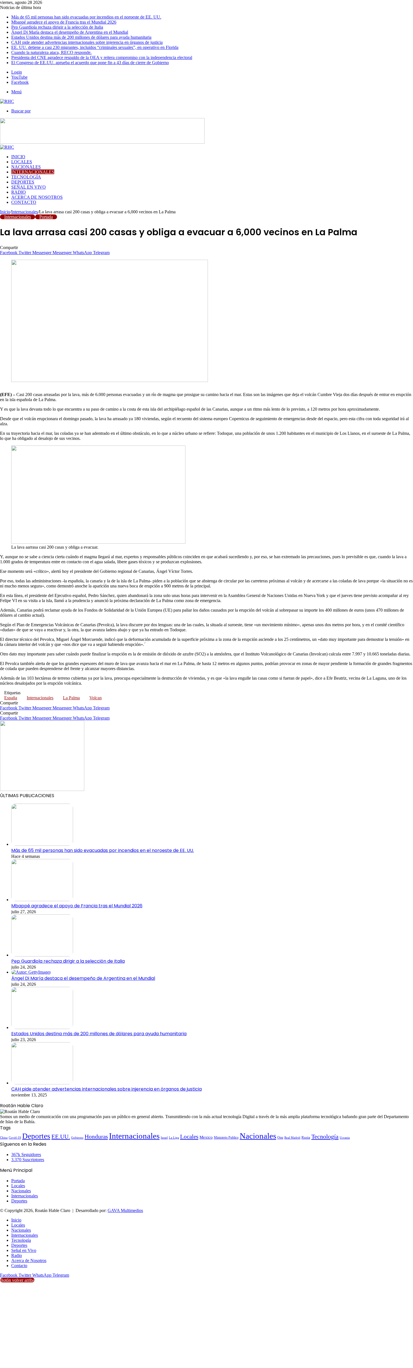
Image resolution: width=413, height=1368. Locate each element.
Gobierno (77, 1137)
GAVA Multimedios (125, 1210)
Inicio (18, 156)
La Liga (174, 1137)
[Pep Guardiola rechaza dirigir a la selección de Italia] (42, 955)
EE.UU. (60, 1136)
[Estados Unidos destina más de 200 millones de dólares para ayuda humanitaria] (42, 1027)
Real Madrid (292, 1137)
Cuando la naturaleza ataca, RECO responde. (51, 52)
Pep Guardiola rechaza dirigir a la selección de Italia (57, 27)
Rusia (305, 1137)
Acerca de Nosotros (37, 197)
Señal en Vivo (28, 187)
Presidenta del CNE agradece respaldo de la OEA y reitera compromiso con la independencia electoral (101, 57)
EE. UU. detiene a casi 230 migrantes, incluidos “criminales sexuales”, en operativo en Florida (94, 47)
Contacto (23, 202)
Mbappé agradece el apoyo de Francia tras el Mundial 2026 (63, 22)
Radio (18, 192)
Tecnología (26, 177)
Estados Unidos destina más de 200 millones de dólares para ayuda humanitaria (81, 37)
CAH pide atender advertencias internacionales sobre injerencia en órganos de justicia (87, 42)
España (10, 697)
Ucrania (345, 1137)
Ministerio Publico (226, 1137)
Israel (164, 1137)
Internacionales (32, 171)
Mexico (206, 1137)
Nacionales (26, 166)
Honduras (96, 1137)
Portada (46, 216)
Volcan (95, 697)
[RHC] (7, 101)
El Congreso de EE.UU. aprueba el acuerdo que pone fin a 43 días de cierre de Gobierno (90, 62)
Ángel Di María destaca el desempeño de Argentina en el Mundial (69, 32)
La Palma (71, 697)
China (4, 1137)
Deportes (22, 182)
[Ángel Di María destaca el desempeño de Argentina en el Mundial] (31, 972)
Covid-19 (15, 1137)
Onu (280, 1137)
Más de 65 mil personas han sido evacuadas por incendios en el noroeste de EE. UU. (86, 17)
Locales (21, 161)
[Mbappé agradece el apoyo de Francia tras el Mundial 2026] (42, 899)
